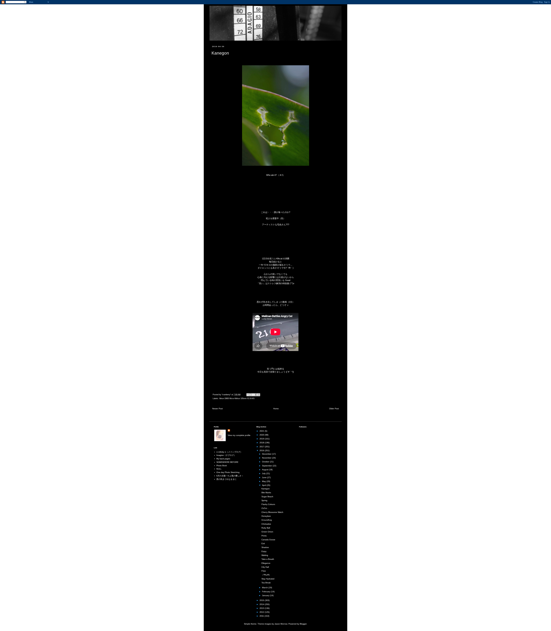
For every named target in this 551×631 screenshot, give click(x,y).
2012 (262, 612)
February (266, 591)
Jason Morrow (280, 624)
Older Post (334, 408)
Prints (264, 536)
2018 (262, 442)
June (264, 477)
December (267, 454)
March (265, 587)
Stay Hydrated (267, 579)
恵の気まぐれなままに (226, 479)
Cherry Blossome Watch (272, 512)
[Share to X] (253, 394)
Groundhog (266, 520)
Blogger (303, 624)
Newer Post (217, 408)
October (266, 462)
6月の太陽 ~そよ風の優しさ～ (229, 476)
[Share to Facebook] (256, 394)
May (264, 481)
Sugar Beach (267, 496)
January (266, 595)
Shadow (265, 547)
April (264, 485)
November (267, 458)
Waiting (264, 555)
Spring (264, 500)
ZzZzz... (265, 508)
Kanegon (265, 488)
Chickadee (266, 524)
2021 (262, 431)
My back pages (223, 459)
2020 (262, 435)
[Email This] (247, 394)
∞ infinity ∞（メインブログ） (229, 452)
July (264, 473)
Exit (263, 543)
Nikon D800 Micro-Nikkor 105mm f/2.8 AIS (237, 399)
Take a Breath (267, 559)
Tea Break (266, 582)
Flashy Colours (268, 504)
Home (276, 408)
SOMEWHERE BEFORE (227, 462)
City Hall (265, 567)
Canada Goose (268, 539)
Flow (263, 571)
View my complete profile (239, 435)
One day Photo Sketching (227, 472)
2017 (262, 446)
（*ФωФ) (265, 575)
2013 (262, 608)
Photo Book (221, 465)
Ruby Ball (265, 528)
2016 (262, 450)
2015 (262, 600)
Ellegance (265, 563)
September (267, 466)
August (265, 469)
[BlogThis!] (250, 394)
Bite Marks (266, 492)
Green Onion (267, 532)
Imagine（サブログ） (226, 455)
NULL (219, 469)
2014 (262, 604)
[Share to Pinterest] (258, 394)
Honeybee (266, 516)
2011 (262, 616)
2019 (262, 439)
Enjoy (263, 551)
